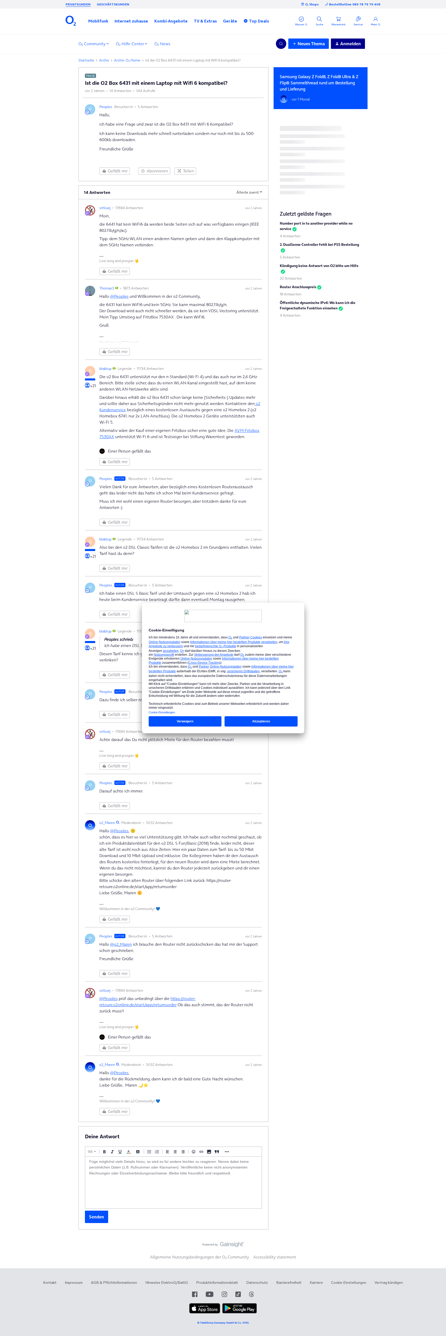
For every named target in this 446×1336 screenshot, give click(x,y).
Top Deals (259, 21)
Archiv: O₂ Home (127, 60)
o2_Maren (107, 822)
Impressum (74, 1282)
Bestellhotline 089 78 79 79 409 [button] (354, 4)
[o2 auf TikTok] (238, 1294)
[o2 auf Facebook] (194, 1294)
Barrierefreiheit (288, 1282)
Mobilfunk (98, 21)
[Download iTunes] (204, 1312)
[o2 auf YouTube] (209, 1294)
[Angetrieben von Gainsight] (223, 1246)
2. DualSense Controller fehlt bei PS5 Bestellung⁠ (319, 244)
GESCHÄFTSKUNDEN (113, 4)
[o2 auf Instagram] (224, 1294)
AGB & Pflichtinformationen (114, 1282)
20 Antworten (291, 278)
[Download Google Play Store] (239, 1312)
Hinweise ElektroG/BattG (166, 1282)
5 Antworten (290, 257)
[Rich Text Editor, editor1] (173, 1182)
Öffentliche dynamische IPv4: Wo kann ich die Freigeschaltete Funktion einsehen (317, 305)
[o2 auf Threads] (251, 1294)
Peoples (105, 106)
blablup (105, 368)
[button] (98, 21)
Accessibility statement (274, 1257)
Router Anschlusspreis (298, 286)
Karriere (316, 1282)
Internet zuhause (131, 21)
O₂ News (162, 44)
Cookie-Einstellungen (348, 1282)
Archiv (104, 60)
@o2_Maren (121, 944)
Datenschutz (257, 1282)
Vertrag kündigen (389, 1282)
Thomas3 (106, 288)
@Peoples (119, 296)
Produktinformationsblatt (217, 1282)
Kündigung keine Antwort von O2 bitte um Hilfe (319, 265)
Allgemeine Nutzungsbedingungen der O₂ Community (199, 1257)
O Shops (312, 4)
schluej (104, 207)
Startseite (86, 60)
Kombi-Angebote (171, 21)
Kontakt (50, 1282)
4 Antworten (290, 236)
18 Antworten (290, 294)
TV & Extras (205, 21)
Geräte (230, 21)
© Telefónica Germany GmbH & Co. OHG (223, 1323)
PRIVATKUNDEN (78, 4)
